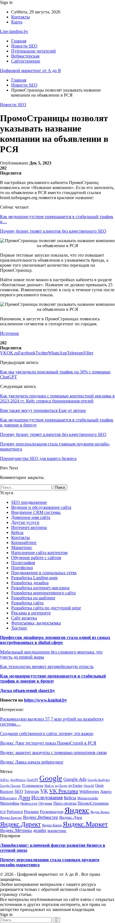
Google (50, 778)
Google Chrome (10, 785)
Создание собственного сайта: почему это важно (46, 733)
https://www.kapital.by (45, 700)
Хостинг (19, 628)
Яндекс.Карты (52, 825)
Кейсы (17, 532)
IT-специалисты (32, 786)
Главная (18, 41)
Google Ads (75, 779)
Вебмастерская (25, 56)
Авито (106, 791)
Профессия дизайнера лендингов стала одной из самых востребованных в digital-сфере (55, 640)
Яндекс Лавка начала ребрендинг (32, 762)
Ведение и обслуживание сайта (41, 507)
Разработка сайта (27, 602)
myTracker (75, 786)
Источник (9, 333)
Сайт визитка (24, 618)
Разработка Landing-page (34, 577)
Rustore (6, 791)
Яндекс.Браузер (11, 818)
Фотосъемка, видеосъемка (36, 623)
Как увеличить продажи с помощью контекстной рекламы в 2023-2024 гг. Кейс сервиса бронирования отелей (57, 398)
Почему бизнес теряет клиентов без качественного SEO (53, 231)
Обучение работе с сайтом (36, 557)
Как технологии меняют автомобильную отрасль (47, 666)
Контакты (20, 17)
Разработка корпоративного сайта (43, 592)
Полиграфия (23, 562)
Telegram (31, 791)
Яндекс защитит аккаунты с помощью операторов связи (53, 752)
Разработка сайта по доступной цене (46, 607)
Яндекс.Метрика (16, 830)
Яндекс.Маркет (85, 824)
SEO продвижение (29, 502)
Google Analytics (99, 779)
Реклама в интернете (31, 612)
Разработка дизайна (30, 582)
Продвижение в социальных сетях (44, 572)
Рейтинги (15, 812)
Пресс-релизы (64, 803)
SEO (19, 791)
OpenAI (89, 785)
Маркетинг (21, 547)
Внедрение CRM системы (36, 512)
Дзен (24, 797)
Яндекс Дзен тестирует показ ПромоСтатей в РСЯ (48, 743)
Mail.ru (49, 785)
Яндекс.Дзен (70, 817)
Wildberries (89, 791)
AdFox (4, 779)
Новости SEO (24, 46)
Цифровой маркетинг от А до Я (30, 70)
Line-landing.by (14, 31)
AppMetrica (17, 779)
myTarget (61, 785)
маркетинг (56, 830)
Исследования (47, 797)
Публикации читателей (33, 51)
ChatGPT (32, 779)
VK (44, 791)
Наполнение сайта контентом (39, 552)
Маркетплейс (87, 798)
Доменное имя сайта (30, 517)
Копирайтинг (24, 542)
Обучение (45, 803)
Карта (16, 22)
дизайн (39, 830)
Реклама (31, 811)
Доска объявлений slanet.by (27, 690)
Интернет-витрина (29, 527)
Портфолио (22, 567)
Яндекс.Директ (20, 824)
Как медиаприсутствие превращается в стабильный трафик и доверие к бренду (53, 678)
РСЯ (3, 812)
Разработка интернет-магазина (40, 587)
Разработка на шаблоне (33, 597)
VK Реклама (63, 791)
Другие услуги (25, 522)
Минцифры (9, 803)
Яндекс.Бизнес (100, 812)
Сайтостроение (25, 61)
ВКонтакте (8, 798)
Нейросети (28, 803)
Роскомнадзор (51, 811)
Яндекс (76, 810)
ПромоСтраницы (93, 803)
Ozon (99, 785)
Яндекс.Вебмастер (40, 817)
